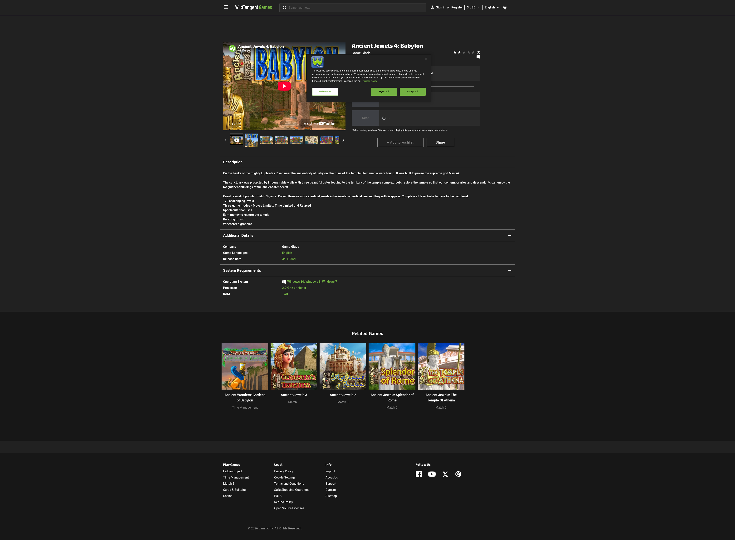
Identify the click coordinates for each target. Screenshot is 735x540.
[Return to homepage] (253, 8)
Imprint (330, 471)
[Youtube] (432, 474)
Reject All (384, 91)
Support (331, 483)
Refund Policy (283, 502)
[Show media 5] (296, 140)
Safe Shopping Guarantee (291, 490)
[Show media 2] (251, 140)
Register (457, 7)
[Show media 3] (266, 140)
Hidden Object (232, 471)
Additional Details (238, 235)
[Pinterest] (458, 474)
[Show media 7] (326, 140)
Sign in (440, 7)
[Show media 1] (236, 140)
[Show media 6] (311, 140)
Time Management (245, 407)
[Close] (426, 58)
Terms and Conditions (289, 483)
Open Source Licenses (289, 508)
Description (233, 162)
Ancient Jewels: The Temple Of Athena (441, 397)
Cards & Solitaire (234, 490)
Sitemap (331, 496)
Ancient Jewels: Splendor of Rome (392, 397)
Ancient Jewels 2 (343, 395)
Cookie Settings (284, 477)
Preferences (325, 91)
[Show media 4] (281, 140)
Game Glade (361, 53)
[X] (445, 474)
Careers (331, 490)
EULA (278, 496)
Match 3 (293, 402)
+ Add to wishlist (400, 142)
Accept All (412, 91)
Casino (228, 496)
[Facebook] (419, 474)
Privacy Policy (283, 471)
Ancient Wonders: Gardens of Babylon (244, 397)
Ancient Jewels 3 (294, 395)
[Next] (343, 140)
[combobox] (352, 7)
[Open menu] (225, 7)
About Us (332, 477)
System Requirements (242, 270)
